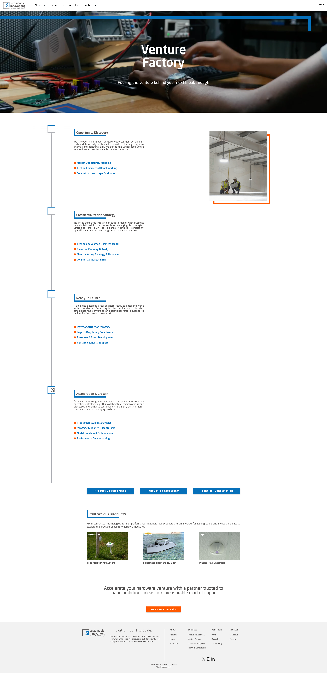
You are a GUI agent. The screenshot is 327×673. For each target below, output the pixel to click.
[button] (38, 5)
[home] (14, 5)
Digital (214, 635)
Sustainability (217, 644)
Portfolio (73, 5)
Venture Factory (194, 639)
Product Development (196, 635)
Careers (233, 639)
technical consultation (216, 491)
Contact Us (234, 635)
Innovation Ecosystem (163, 491)
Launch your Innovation (163, 609)
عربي (321, 4)
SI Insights (174, 644)
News (172, 639)
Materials (215, 639)
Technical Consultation (197, 648)
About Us (173, 635)
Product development (110, 491)
